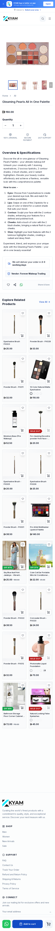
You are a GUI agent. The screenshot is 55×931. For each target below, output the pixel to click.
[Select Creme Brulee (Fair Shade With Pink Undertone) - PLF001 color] (31, 671)
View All (43, 302)
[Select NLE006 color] (31, 720)
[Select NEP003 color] (38, 393)
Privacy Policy (9, 884)
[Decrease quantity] (5, 125)
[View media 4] (46, 85)
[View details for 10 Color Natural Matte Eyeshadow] (41, 378)
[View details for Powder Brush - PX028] (41, 331)
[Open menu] (50, 19)
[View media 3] (35, 85)
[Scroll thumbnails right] (51, 85)
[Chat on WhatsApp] (6, 924)
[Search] (43, 19)
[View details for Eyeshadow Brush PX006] (41, 471)
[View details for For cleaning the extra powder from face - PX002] (41, 425)
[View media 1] (13, 85)
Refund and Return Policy (14, 874)
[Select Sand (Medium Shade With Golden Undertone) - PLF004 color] (41, 671)
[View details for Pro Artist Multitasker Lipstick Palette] (41, 516)
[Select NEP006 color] (41, 393)
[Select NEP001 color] (31, 393)
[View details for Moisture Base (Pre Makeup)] (14, 425)
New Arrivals (8, 841)
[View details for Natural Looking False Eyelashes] (41, 705)
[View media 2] (24, 85)
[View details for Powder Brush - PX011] (14, 378)
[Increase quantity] (21, 125)
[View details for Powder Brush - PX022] (14, 607)
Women (6, 836)
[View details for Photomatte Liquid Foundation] (41, 655)
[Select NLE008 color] (38, 720)
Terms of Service (10, 888)
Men (4, 832)
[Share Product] (15, 285)
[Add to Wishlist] (8, 285)
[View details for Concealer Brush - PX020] (41, 607)
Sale (4, 846)
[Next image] (49, 53)
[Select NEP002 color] (34, 393)
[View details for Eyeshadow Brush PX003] (14, 331)
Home (5, 95)
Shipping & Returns (11, 879)
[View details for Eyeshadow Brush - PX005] (14, 471)
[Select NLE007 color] (34, 720)
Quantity (7, 119)
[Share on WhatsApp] (21, 285)
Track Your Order (10, 870)
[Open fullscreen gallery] (48, 33)
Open (48, 4)
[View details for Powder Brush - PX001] (14, 516)
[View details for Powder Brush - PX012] (14, 655)
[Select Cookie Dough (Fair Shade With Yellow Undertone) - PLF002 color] (34, 671)
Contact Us (7, 865)
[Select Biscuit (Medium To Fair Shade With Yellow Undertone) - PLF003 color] (38, 671)
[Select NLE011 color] (41, 720)
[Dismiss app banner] (3, 4)
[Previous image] (5, 53)
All (15, 95)
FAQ (4, 860)
